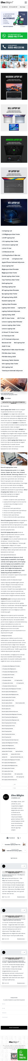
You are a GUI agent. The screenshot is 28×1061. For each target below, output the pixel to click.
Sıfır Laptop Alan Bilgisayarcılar (10, 765)
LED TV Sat (21, 318)
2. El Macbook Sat (8, 252)
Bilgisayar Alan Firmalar (10, 269)
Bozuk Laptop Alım (20, 703)
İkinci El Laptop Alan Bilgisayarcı (10, 717)
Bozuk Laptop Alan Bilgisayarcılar (10, 694)
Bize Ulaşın (22, 7)
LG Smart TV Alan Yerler (10, 332)
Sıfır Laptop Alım (19, 774)
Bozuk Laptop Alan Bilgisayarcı (9, 691)
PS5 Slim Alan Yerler (9, 353)
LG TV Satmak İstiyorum (10, 339)
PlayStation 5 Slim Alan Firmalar (13, 350)
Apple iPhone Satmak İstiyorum (13, 262)
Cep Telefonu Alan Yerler (10, 280)
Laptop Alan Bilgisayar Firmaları (10, 742)
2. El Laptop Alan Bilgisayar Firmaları (11, 666)
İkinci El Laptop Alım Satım (8, 734)
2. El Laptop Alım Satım (7, 683)
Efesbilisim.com (6, 599)
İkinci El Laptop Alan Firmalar (9, 723)
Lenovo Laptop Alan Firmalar (12, 322)
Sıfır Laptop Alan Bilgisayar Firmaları (11, 759)
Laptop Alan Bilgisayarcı (8, 745)
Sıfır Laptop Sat (7, 367)
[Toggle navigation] (25, 2)
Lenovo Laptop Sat (8, 329)
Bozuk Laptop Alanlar (7, 703)
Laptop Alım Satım (8, 308)
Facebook (12, 838)
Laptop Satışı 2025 (8, 315)
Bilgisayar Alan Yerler (9, 273)
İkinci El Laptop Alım (7, 731)
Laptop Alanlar (19, 751)
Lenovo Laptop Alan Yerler (11, 325)
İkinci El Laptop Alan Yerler (8, 725)
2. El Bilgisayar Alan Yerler (11, 234)
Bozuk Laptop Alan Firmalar (9, 697)
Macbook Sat (6, 343)
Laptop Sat (22, 308)
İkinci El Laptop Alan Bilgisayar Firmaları (12, 714)
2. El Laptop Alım (18, 680)
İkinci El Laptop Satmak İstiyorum (10, 740)
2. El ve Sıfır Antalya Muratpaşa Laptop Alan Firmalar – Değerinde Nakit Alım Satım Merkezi (13, 961)
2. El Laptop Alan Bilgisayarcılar (9, 671)
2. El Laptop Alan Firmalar (8, 674)
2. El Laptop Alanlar (6, 680)
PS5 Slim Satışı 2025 (9, 357)
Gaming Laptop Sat (9, 287)
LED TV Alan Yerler (8, 318)
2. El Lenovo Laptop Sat (10, 245)
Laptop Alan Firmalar (9, 304)
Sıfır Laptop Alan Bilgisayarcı (9, 762)
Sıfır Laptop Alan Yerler (10, 364)
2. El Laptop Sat (20, 683)
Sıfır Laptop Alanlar (6, 774)
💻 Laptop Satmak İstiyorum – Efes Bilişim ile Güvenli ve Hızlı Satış (13, 875)
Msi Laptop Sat (19, 343)
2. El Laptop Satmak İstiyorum (9, 686)
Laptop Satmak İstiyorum (11, 311)
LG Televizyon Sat (8, 336)
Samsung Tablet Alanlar (10, 360)
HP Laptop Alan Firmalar (10, 290)
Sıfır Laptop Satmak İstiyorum (9, 779)
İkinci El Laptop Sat (6, 737)
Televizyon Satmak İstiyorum (12, 371)
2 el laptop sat (7, 231)
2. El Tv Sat (5, 259)
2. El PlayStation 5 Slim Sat (11, 255)
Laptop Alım (5, 754)
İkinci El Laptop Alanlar (7, 728)
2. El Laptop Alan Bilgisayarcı (9, 669)
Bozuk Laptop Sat (6, 708)
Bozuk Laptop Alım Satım (8, 705)
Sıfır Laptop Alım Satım (7, 776)
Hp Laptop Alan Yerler (9, 294)
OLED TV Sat (6, 346)
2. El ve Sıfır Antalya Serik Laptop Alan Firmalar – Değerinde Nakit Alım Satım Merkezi (13, 919)
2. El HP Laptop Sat (8, 238)
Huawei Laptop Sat (8, 301)
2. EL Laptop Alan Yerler (10, 241)
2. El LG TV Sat (6, 248)
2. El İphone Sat (17, 259)
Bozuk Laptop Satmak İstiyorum (10, 711)
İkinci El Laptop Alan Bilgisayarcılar (10, 720)
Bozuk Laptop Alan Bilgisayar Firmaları (11, 688)
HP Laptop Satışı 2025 (9, 297)
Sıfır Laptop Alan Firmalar (8, 768)
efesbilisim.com (15, 798)
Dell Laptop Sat (7, 283)
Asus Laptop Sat (8, 266)
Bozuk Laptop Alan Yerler (11, 276)
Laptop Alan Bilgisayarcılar (8, 748)
